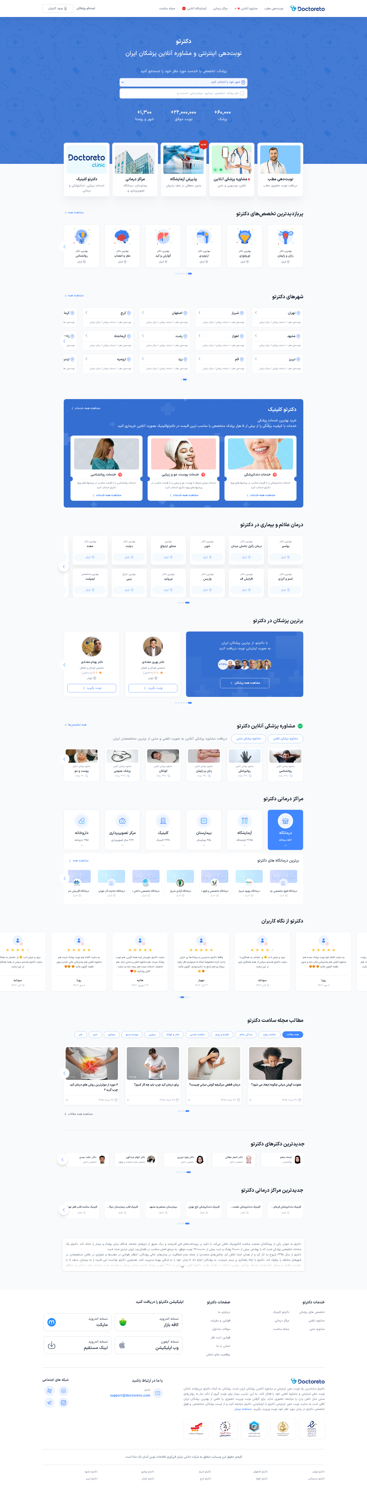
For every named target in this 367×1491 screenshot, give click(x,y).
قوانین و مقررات (220, 1320)
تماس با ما (223, 1346)
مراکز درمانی (220, 8)
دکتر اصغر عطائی (234, 1157)
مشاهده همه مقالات (80, 1114)
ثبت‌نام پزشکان (86, 8)
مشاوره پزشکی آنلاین (285, 769)
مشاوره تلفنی (317, 1320)
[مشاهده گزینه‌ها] (123, 82)
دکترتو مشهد (90, 1472)
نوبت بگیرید (155, 688)
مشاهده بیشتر (243, 1409)
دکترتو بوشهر (147, 1472)
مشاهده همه (81, 860)
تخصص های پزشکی (312, 1312)
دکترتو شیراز (205, 1472)
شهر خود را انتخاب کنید (225, 82)
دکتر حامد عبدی (87, 1157)
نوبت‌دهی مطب (274, 8)
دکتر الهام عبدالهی (135, 1157)
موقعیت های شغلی (218, 1354)
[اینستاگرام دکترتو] (63, 1403)
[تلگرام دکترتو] (49, 1403)
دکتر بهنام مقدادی (92, 662)
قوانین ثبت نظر (220, 1337)
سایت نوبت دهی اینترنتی (292, 1404)
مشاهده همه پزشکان (247, 683)
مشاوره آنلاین (249, 8)
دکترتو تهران (319, 1472)
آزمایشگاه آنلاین (196, 8)
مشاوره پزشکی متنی (249, 738)
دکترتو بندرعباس (316, 1479)
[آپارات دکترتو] (49, 1391)
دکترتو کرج (205, 1479)
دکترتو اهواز (262, 1479)
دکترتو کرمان (148, 1479)
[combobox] (180, 93)
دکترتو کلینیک (281, 1312)
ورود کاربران (55, 8)
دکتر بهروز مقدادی (153, 662)
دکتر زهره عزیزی (185, 1157)
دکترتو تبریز (91, 1479)
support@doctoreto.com (130, 1395)
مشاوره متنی (317, 1329)
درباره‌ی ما (224, 1312)
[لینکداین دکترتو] (63, 1391)
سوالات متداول (221, 1329)
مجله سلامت (167, 8)
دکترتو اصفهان (260, 1472)
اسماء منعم (286, 1157)
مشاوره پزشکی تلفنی (285, 738)
